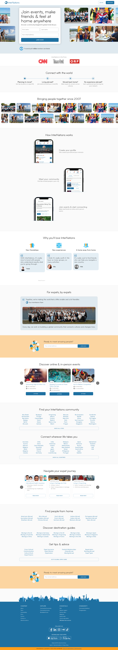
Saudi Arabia (79, 447)
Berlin (25, 422)
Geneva (39, 424)
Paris (65, 422)
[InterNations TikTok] (67, 629)
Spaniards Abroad (91, 518)
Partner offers (63, 612)
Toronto (92, 420)
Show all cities (59, 428)
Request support (63, 610)
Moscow (65, 415)
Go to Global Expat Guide (59, 559)
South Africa (79, 449)
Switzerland (92, 442)
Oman (66, 449)
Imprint (51, 645)
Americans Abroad (27, 516)
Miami (52, 424)
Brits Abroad (43, 516)
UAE (92, 447)
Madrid (52, 420)
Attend (36, 393)
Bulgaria (25, 451)
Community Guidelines (84, 608)
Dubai (39, 422)
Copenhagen (39, 418)
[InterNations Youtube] (63, 629)
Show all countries (59, 457)
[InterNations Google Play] (65, 638)
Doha (39, 420)
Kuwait (52, 451)
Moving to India (91, 536)
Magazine (62, 614)
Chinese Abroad (43, 520)
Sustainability (24, 612)
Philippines (65, 451)
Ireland (52, 445)
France (39, 451)
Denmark (39, 447)
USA (92, 449)
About (22, 608)
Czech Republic (39, 445)
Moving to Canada (42, 536)
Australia (25, 442)
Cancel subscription (64, 618)
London (52, 418)
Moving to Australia (27, 535)
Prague (65, 424)
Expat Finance (28, 555)
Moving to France (59, 536)
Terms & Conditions (57, 645)
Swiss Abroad (91, 520)
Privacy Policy (65, 645)
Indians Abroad (75, 516)
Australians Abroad (27, 518)
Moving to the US (26, 533)
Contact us (23, 618)
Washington (92, 424)
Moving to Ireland (75, 535)
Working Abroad (89, 551)
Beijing (25, 420)
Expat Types (89, 553)
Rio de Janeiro (79, 415)
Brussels (25, 424)
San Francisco (79, 420)
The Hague (92, 418)
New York (66, 418)
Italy (52, 447)
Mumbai (65, 416)
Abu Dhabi (25, 415)
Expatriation (49, 553)
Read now (36, 495)
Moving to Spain (91, 533)
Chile (38, 442)
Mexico (66, 444)
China (39, 444)
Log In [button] (101, 2)
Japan (52, 449)
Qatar (79, 442)
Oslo (65, 420)
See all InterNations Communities (72, 648)
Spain (79, 451)
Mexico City (52, 422)
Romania (79, 444)
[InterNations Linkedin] (55, 629)
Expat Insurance (49, 549)
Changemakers (82, 610)
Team (22, 610)
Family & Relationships (69, 549)
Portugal (65, 453)
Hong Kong (52, 415)
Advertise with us (24, 620)
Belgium (25, 447)
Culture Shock (28, 553)
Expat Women (49, 551)
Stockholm (92, 415)
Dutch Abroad (59, 516)
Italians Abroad (75, 518)
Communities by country (45, 608)
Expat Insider (63, 616)
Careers (22, 616)
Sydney (92, 416)
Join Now (40, 40)
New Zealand (66, 447)
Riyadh (79, 416)
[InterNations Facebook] (51, 629)
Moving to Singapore (91, 535)
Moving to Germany (43, 533)
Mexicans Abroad (75, 520)
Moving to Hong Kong (59, 535)
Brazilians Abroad (26, 520)
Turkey (93, 445)
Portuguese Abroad (91, 516)
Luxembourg (52, 453)
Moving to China (27, 536)
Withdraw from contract (65, 620)
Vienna (92, 422)
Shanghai (79, 422)
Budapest (39, 415)
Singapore (79, 424)
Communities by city (44, 610)
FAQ (61, 608)
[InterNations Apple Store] (53, 638)
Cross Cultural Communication (29, 550)
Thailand (92, 444)
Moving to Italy (75, 533)
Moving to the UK (59, 533)
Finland (39, 449)
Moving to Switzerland (43, 535)
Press (22, 614)
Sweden (79, 453)
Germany (39, 453)
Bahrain (25, 445)
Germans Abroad (59, 520)
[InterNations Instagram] (59, 629)
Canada (25, 453)
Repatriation (89, 549)
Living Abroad (69, 551)
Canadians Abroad (43, 518)
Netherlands (66, 445)
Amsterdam (25, 416)
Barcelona (25, 418)
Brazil (25, 449)
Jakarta (52, 416)
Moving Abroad (69, 553)
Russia (79, 445)
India (52, 442)
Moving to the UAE (75, 536)
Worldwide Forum (44, 612)
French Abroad (59, 518)
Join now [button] (110, 2)
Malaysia (65, 442)
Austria (25, 444)
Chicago (38, 416)
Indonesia (52, 444)
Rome (79, 418)
